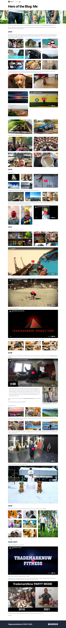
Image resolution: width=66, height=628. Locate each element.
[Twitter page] (55, 624)
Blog (19, 1)
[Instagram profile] (51, 624)
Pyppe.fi (12, 1)
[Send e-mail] (57, 624)
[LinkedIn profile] (53, 624)
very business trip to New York (47, 25)
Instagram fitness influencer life (29, 398)
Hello (16, 1)
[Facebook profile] (49, 624)
